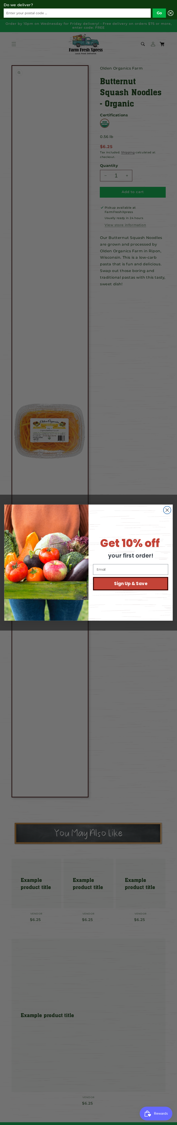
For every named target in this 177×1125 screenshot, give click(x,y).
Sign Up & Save (130, 583)
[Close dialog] (167, 510)
